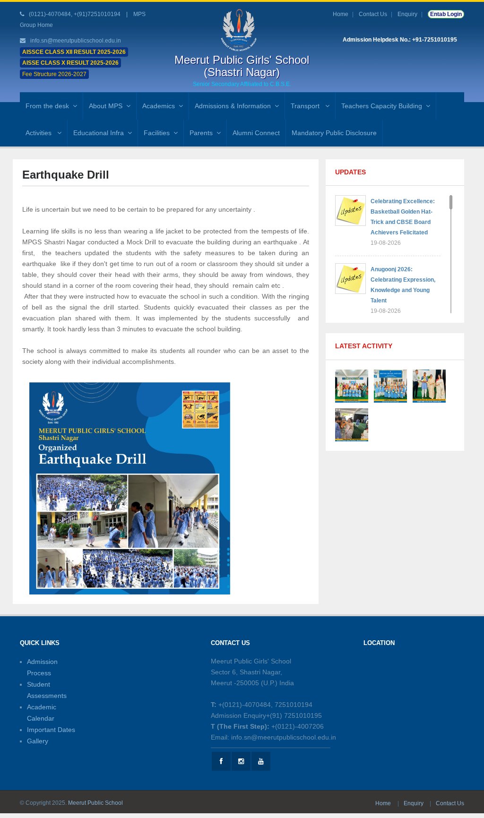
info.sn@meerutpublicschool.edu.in (75, 40)
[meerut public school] (242, 29)
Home (340, 14)
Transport (306, 106)
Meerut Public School (95, 803)
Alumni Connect (256, 133)
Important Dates (51, 729)
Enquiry (407, 14)
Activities (39, 133)
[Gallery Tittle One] (351, 385)
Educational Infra (98, 133)
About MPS (105, 106)
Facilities (157, 133)
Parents (201, 133)
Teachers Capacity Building (381, 106)
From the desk (47, 106)
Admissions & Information (233, 106)
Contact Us (373, 14)
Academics (158, 106)
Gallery (37, 741)
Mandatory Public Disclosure (334, 133)
